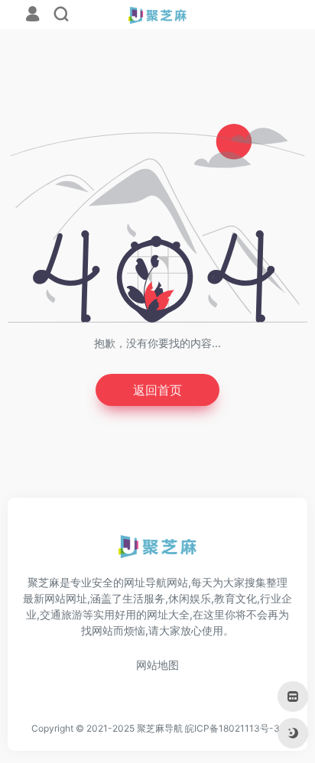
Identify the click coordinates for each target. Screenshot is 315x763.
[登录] (32, 15)
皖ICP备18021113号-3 (232, 728)
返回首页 (157, 390)
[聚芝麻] (158, 552)
